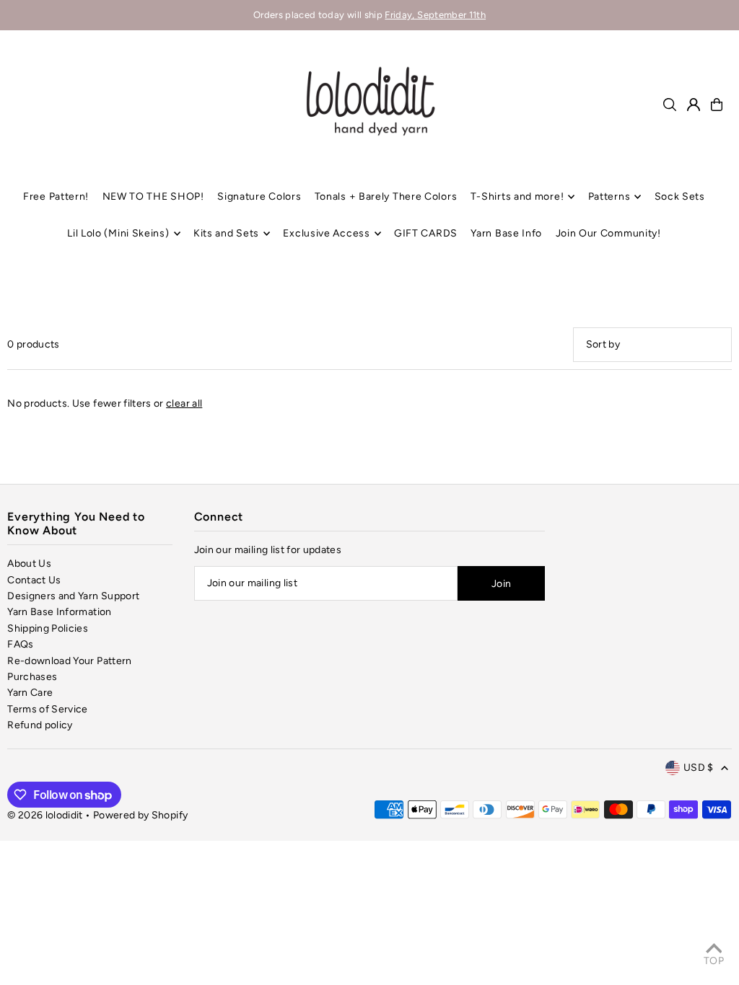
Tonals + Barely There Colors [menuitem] (386, 196)
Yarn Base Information (59, 612)
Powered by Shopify (140, 815)
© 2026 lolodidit (45, 815)
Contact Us (34, 580)
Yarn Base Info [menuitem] (506, 233)
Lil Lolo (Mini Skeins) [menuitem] (118, 233)
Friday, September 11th (435, 14)
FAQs (20, 644)
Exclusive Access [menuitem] (326, 233)
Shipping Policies (47, 628)
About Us (29, 563)
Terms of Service (47, 709)
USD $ (698, 767)
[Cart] (716, 104)
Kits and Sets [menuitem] (226, 233)
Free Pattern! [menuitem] (56, 196)
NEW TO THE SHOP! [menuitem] (153, 196)
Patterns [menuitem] (609, 196)
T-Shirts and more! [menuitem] (517, 196)
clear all (184, 403)
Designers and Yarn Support (73, 596)
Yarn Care (30, 692)
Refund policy (40, 725)
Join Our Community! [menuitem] (608, 233)
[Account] (693, 104)
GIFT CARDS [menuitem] (426, 233)
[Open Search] (669, 104)
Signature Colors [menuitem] (259, 196)
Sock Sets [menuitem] (680, 196)
